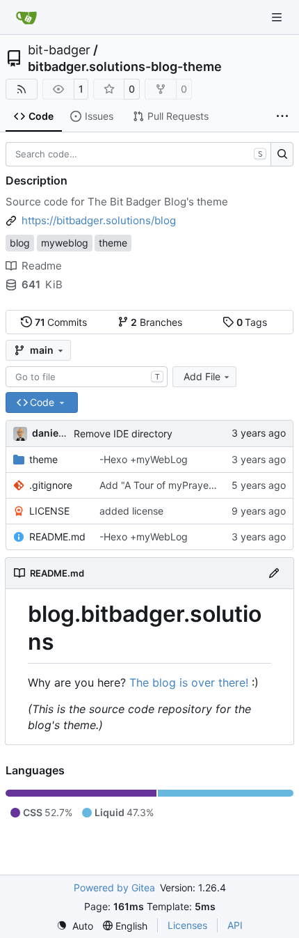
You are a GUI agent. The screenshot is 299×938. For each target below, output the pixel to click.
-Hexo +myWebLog (143, 459)
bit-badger (59, 50)
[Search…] (281, 154)
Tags (252, 322)
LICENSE (49, 511)
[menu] (74, 926)
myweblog (64, 243)
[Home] (26, 17)
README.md (57, 536)
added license (131, 511)
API (235, 925)
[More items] (282, 117)
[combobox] (87, 376)
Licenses (187, 925)
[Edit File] (274, 573)
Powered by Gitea (114, 887)
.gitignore (50, 485)
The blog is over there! (188, 682)
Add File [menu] (202, 376)
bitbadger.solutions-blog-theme (125, 67)
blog (20, 243)
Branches (156, 322)
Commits (61, 322)
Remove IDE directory (123, 433)
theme (43, 459)
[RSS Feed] (22, 89)
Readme (42, 265)
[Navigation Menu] (278, 17)
